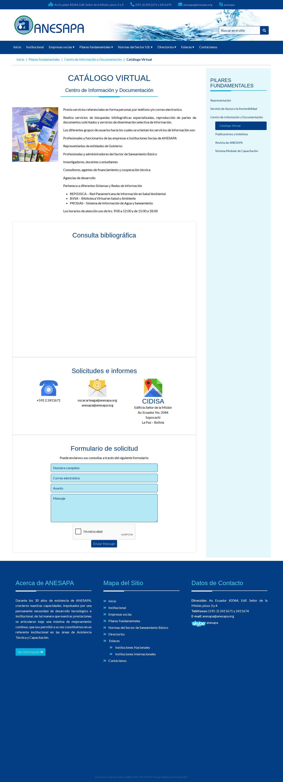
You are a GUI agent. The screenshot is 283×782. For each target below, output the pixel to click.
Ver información (29, 652)
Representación (220, 100)
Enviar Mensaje (104, 544)
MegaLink (181, 777)
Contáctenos (208, 47)
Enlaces (187, 47)
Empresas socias (61, 47)
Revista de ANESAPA (229, 142)
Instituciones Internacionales (135, 654)
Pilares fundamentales (96, 47)
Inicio (17, 47)
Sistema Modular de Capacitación (236, 151)
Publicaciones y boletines (231, 134)
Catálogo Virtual (230, 125)
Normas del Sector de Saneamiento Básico (138, 627)
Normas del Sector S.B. (135, 47)
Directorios (166, 47)
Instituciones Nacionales (132, 647)
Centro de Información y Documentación (93, 59)
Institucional (35, 47)
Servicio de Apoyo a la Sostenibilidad (233, 108)
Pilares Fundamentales (124, 621)
